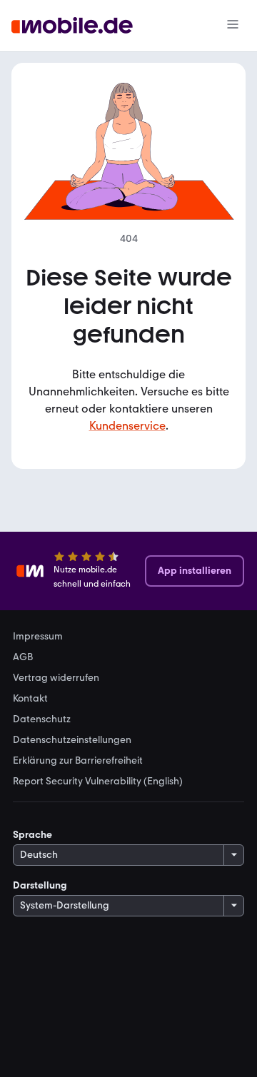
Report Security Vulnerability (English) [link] (98, 781)
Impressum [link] (38, 636)
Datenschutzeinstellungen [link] (72, 740)
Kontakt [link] (30, 698)
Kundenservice (127, 426)
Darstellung (40, 885)
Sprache (32, 835)
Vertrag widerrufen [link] (56, 678)
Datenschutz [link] (42, 719)
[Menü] (233, 25)
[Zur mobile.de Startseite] (72, 26)
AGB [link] (23, 657)
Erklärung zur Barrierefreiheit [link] (78, 761)
